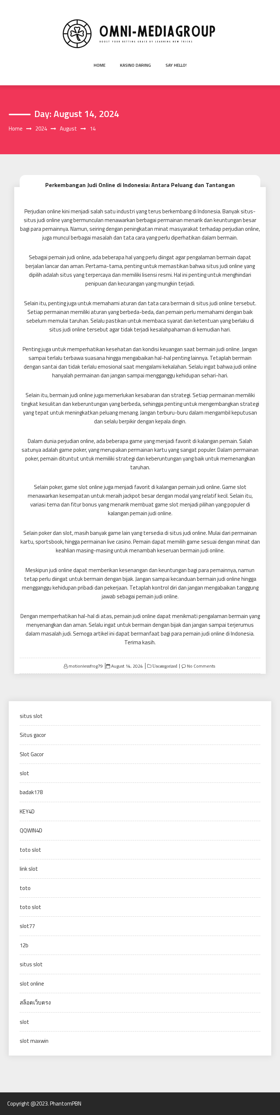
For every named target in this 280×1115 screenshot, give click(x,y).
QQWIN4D (31, 830)
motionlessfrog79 (86, 666)
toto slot (30, 850)
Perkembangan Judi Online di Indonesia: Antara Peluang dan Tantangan (140, 184)
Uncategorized (164, 666)
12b (24, 945)
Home (99, 65)
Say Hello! (176, 65)
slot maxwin (34, 1041)
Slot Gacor (32, 754)
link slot (29, 869)
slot (24, 773)
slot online (32, 983)
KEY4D (27, 811)
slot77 (27, 926)
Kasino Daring (135, 65)
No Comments (201, 666)
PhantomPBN (65, 1103)
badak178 (31, 792)
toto (25, 888)
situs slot (31, 716)
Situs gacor (33, 735)
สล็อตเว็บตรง (35, 1002)
